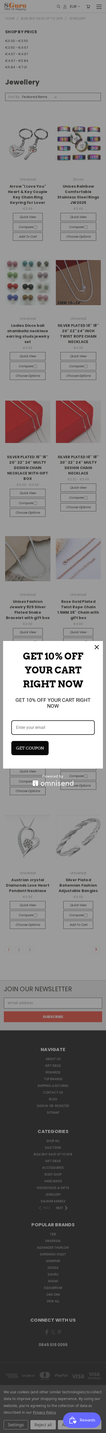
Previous (8, 1428)
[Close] (97, 647)
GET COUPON (30, 748)
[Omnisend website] (53, 780)
